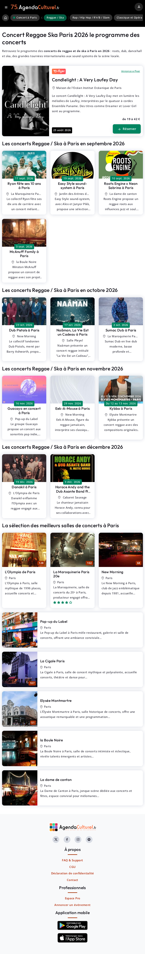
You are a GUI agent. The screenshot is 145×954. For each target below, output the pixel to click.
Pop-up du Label (53, 621)
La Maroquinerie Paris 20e (71, 574)
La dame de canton (56, 779)
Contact (72, 880)
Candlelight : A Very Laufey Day (85, 79)
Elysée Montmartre (56, 700)
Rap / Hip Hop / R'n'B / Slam (91, 17)
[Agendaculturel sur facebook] (67, 839)
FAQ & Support (72, 860)
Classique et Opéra (129, 17)
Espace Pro (72, 898)
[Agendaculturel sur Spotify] (89, 839)
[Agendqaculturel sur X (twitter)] (55, 839)
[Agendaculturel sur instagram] (78, 839)
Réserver (127, 129)
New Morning (112, 572)
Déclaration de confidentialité (72, 873)
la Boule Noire (51, 740)
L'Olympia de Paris (20, 572)
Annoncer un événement (72, 905)
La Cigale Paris (52, 661)
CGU (72, 867)
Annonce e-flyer (130, 71)
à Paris (24, 185)
